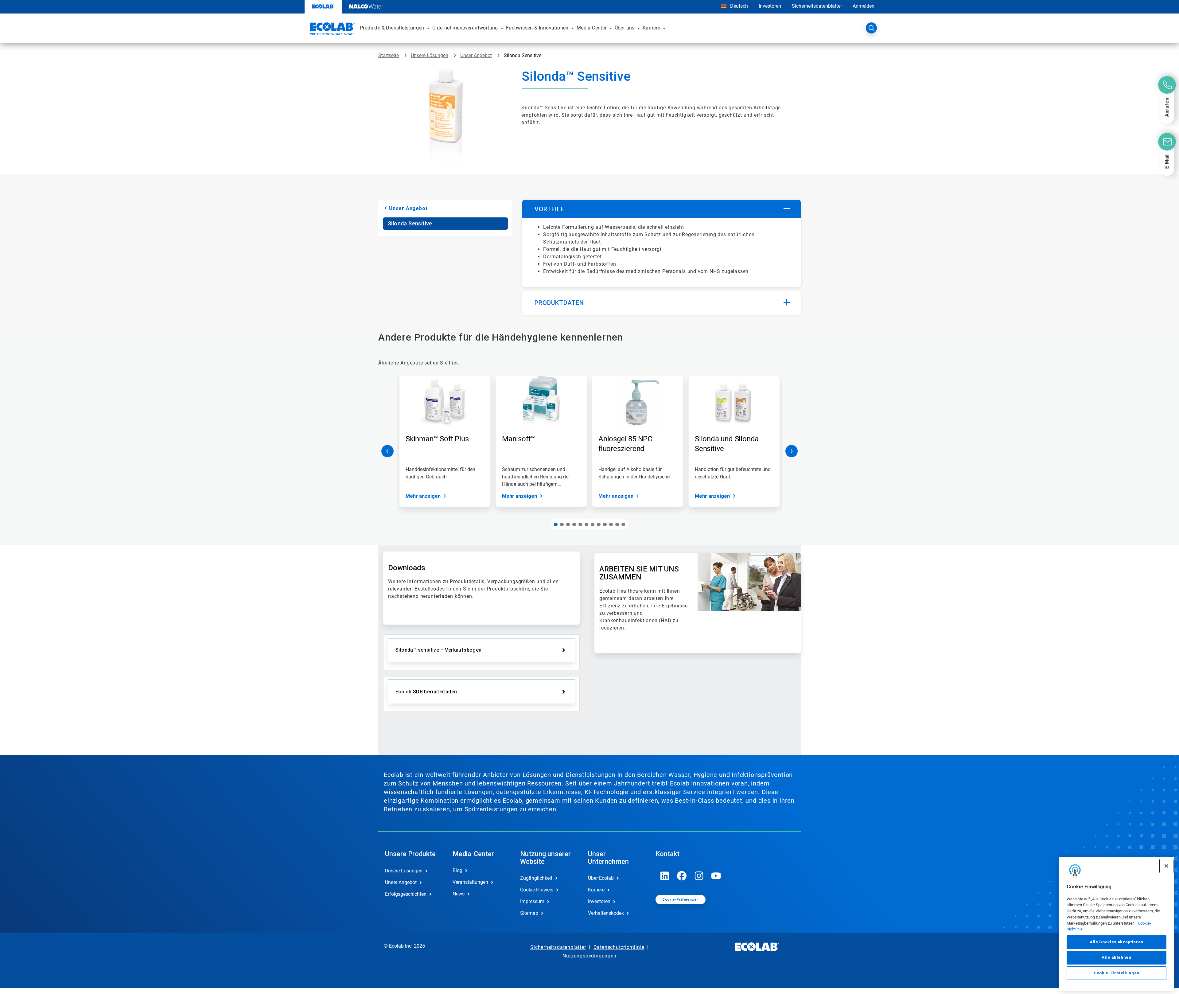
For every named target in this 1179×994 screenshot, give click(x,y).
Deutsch (739, 6)
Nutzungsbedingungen (589, 956)
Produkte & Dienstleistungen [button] (392, 28)
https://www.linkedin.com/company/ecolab (665, 876)
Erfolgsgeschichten (405, 894)
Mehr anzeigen (423, 496)
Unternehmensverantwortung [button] (465, 28)
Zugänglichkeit (536, 878)
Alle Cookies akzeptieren (1116, 942)
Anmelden (863, 6)
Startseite (388, 55)
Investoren (770, 6)
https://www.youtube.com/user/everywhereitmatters (716, 876)
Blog (457, 870)
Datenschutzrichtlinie (618, 947)
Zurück (387, 451)
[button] (428, 28)
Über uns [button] (625, 28)
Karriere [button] (651, 28)
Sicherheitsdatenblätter (817, 6)
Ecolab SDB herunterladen (426, 692)
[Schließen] (1166, 866)
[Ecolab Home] (332, 29)
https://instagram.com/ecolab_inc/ (699, 876)
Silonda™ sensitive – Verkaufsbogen (438, 650)
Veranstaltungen (470, 882)
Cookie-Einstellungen (1116, 973)
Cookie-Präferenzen (680, 900)
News (459, 894)
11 (617, 524)
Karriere (596, 890)
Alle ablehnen (1116, 957)
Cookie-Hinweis (536, 890)
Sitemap (529, 913)
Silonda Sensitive (410, 223)
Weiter (791, 451)
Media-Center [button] (592, 28)
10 (611, 524)
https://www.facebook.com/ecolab (682, 876)
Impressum (532, 901)
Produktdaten (559, 302)
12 (623, 524)
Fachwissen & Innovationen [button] (537, 28)
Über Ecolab (601, 878)
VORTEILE (549, 209)
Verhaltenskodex (606, 913)
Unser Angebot (476, 55)
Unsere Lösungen (429, 55)
